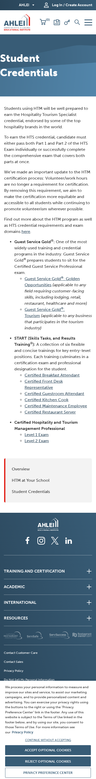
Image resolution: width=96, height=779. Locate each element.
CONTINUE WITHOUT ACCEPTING (48, 740)
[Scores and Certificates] (57, 22)
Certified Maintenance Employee (56, 405)
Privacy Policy (22, 732)
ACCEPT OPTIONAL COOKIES (48, 750)
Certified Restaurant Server (50, 412)
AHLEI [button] (24, 5)
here (26, 231)
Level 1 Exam (37, 434)
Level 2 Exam (37, 440)
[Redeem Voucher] (67, 22)
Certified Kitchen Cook (46, 399)
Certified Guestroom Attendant (54, 393)
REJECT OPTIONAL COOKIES (48, 761)
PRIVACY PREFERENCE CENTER (48, 773)
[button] (43, 22)
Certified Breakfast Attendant (52, 375)
